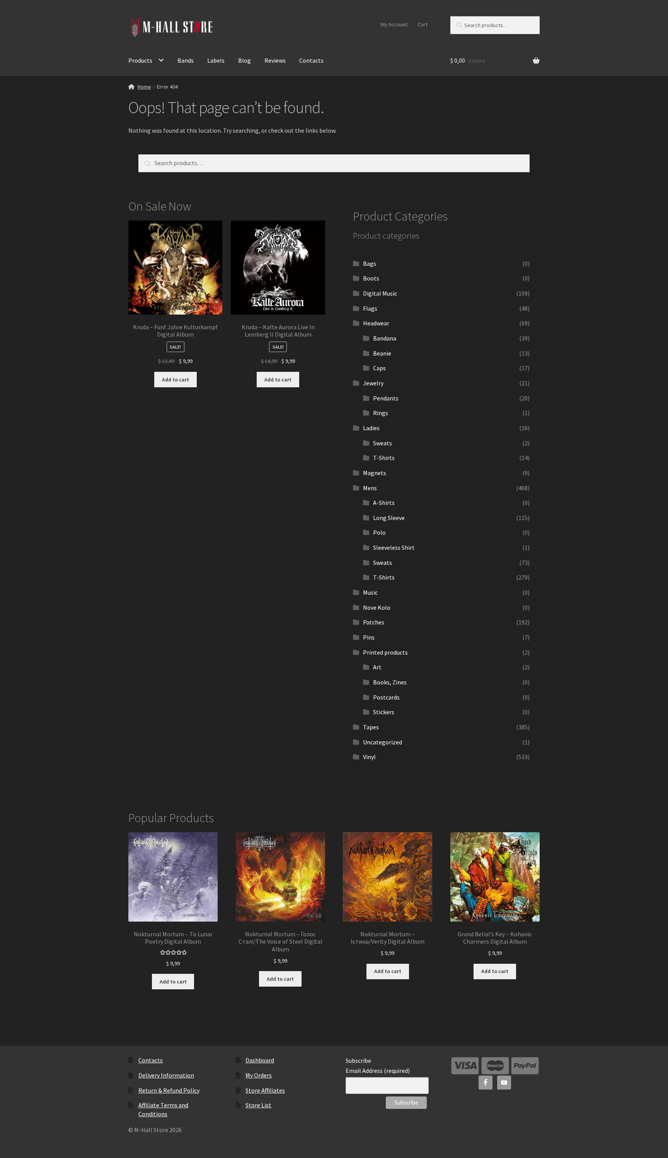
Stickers (383, 712)
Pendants (386, 398)
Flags (370, 308)
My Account (394, 24)
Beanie (382, 353)
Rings (380, 413)
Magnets (374, 473)
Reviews (275, 60)
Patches (373, 622)
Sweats (382, 443)
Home (144, 86)
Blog (244, 60)
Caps (379, 368)
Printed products (385, 652)
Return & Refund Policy (168, 1090)
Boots (371, 278)
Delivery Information (166, 1075)
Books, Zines (390, 682)
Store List (258, 1105)
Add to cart (175, 379)
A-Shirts (384, 502)
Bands (185, 60)
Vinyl (369, 757)
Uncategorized (382, 742)
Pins (369, 637)
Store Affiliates (265, 1090)
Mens (370, 488)
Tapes (371, 727)
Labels (216, 60)
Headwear (376, 323)
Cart (423, 24)
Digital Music (380, 293)
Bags (369, 263)
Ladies (371, 428)
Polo (379, 532)
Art (377, 667)
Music (370, 592)
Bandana (384, 338)
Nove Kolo (376, 607)
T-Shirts (384, 458)
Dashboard (259, 1060)
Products (140, 60)
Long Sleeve (389, 518)
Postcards (386, 697)
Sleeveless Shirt (394, 547)
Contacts (311, 60)
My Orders (258, 1075)
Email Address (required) (378, 1070)
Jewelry (373, 383)
